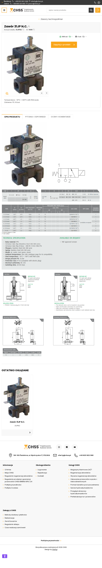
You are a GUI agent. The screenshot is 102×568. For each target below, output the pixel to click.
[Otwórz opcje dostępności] (4, 556)
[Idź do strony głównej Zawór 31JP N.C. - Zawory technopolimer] (22, 10)
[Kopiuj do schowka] (29, 26)
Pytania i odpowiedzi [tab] (35, 117)
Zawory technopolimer (52, 19)
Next (47, 93)
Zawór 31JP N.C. (17, 422)
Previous (42, 93)
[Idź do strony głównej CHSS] (37, 447)
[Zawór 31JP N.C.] (26, 64)
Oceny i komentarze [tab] (60, 117)
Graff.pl (54, 550)
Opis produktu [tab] (12, 117)
